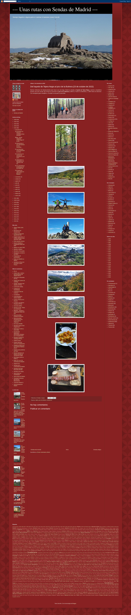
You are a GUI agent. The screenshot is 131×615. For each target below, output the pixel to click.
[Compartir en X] (52, 398)
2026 (15, 119)
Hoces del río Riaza (75, 552)
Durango (117, 544)
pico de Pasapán (51, 573)
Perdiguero (114, 572)
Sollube (113, 587)
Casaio (83, 537)
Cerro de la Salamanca (39, 540)
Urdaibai (17, 592)
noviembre (18, 177)
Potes (117, 575)
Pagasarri (29, 569)
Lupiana (91, 560)
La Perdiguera (61, 557)
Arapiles (49, 529)
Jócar (44, 555)
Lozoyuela (84, 560)
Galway (112, 549)
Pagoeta (33, 569)
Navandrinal (112, 566)
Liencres (33, 560)
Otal (114, 567)
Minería (110, 305)
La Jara (27, 557)
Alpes (109, 187)
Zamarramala (88, 595)
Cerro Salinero (77, 540)
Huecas (68, 554)
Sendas (16, 99)
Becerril (91, 531)
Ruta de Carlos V (36, 581)
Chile (109, 196)
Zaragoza (110, 177)
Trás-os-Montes (48, 590)
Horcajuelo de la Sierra (110, 552)
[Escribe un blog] (50, 398)
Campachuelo (74, 535)
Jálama (32, 555)
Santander (51, 583)
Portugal (110, 228)
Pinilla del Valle (63, 575)
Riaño (110, 578)
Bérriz (106, 531)
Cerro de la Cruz (22, 540)
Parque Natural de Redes (81, 569)
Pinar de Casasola (38, 575)
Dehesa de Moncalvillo (67, 544)
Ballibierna (54, 531)
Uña (116, 590)
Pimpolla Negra (31, 575)
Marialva (100, 561)
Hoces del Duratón (67, 552)
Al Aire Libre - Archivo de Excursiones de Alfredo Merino (19, 274)
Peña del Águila (102, 570)
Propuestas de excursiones (17, 256)
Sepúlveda (116, 583)
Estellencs (112, 547)
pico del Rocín (83, 573)
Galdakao (96, 549)
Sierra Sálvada (36, 587)
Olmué (86, 567)
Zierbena (117, 595)
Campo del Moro (80, 535)
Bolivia (110, 190)
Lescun (25, 560)
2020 (15, 200)
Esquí (109, 296)
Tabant (33, 589)
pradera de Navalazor (37, 576)
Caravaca (67, 537)
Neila (20, 567)
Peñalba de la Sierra (74, 572)
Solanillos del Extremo (106, 587)
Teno (65, 589)
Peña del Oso (18, 572)
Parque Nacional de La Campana (69, 569)
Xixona (80, 595)
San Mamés (109, 581)
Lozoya (80, 560)
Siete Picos (55, 587)
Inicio (67, 449)
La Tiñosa (79, 557)
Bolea (29, 532)
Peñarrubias (85, 572)
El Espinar (72, 546)
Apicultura (110, 285)
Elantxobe (34, 547)
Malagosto (62, 561)
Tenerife (110, 169)
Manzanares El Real (90, 561)
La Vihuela (101, 557)
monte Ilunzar (41, 564)
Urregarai (24, 592)
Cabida (76, 534)
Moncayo (99, 563)
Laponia (110, 219)
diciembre (17, 129)
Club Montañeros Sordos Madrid (18, 297)
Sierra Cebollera (61, 584)
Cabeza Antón (112, 532)
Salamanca (111, 145)
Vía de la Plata (31, 595)
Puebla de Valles (65, 576)
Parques (110, 310)
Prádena (14, 576)
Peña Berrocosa (77, 570)
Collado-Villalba (80, 541)
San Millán (114, 581)
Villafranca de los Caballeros (46, 595)
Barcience (72, 531)
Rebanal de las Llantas (82, 578)
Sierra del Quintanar (16, 587)
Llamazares (45, 560)
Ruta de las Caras (44, 581)
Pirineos (110, 144)
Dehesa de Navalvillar (87, 544)
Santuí (72, 583)
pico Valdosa (112, 573)
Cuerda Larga (15, 544)
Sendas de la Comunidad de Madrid (19, 366)
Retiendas (89, 578)
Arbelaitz (60, 529)
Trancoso (43, 590)
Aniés (33, 529)
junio (16, 185)
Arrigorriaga (79, 529)
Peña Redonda (53, 572)
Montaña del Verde (19, 564)
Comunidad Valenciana (114, 541)
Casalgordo (87, 537)
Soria (109, 167)
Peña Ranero (47, 572)
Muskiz (81, 566)
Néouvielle (23, 567)
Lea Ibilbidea (15, 560)
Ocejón (62, 567)
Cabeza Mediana (54, 534)
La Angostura (61, 555)
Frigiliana (64, 549)
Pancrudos (43, 569)
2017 (15, 206)
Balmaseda (59, 531)
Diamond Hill (94, 544)
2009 (109, 246)
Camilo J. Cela (35, 535)
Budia (64, 532)
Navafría (101, 566)
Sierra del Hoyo (107, 586)
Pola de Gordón (85, 575)
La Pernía (66, 557)
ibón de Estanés (82, 554)
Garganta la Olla (45, 550)
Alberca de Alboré (107, 526)
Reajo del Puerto (62, 578)
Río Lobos (27, 579)
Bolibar (32, 532)
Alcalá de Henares (115, 526)
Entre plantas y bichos (19, 241)
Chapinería (99, 540)
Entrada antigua (97, 449)
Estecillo (108, 547)
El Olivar (100, 546)
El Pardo (103, 546)
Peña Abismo (65, 570)
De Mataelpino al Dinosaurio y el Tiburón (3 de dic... (19, 161)
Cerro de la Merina (30, 540)
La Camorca (87, 555)
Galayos (92, 549)
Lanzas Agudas (58, 558)
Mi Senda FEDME (18, 323)
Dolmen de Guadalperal (102, 544)
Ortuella (111, 567)
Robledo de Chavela (92, 579)
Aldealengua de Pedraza (27, 528)
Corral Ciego (43, 543)
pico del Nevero (76, 573)
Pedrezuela (25, 570)
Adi (84, 526)
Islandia (110, 214)
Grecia (109, 208)
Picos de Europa (112, 142)
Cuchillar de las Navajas (91, 543)
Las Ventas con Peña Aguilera (112, 558)
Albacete (101, 526)
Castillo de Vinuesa (37, 538)
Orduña (104, 567)
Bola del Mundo (24, 532)
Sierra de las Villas (50, 586)
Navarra (110, 135)
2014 (15, 212)
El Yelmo (29, 547)
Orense (110, 136)
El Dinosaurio (57, 546)
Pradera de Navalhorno (48, 576)
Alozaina (63, 528)
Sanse (35, 583)
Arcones (64, 529)
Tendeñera (57, 589)
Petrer (19, 573)
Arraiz (76, 529)
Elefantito (38, 547)
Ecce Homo (17, 546)
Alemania (110, 185)
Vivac (77, 595)
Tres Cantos (59, 590)
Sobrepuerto (95, 587)
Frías (61, 549)
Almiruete (51, 528)
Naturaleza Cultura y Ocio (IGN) (19, 329)
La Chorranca (103, 555)
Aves (109, 289)
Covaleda (59, 543)
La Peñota (55, 557)
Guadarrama (111, 119)
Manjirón (84, 561)
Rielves (16, 579)
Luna (88, 560)
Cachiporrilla (106, 534)
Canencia (14, 537)
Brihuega (57, 532)
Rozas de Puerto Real (27, 581)
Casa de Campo (73, 537)
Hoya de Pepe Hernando (21, 554)
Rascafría (51, 578)
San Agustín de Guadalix (89, 581)
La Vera (97, 557)
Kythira (56, 555)
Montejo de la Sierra (55, 564)
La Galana (112, 555)
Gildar (82, 550)
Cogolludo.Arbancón (44, 541)
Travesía (110, 325)
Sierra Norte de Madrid (19, 376)
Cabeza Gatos (27, 534)
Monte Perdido (47, 564)
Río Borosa (22, 579)
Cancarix (95, 535)
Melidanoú (31, 563)
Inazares (108, 554)
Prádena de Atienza (20, 576)
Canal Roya (90, 535)
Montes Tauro (106, 564)
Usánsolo (28, 592)
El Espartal (67, 546)
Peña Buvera (89, 570)
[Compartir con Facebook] (53, 398)
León (109, 122)
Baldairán (47, 531)
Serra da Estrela (19, 584)
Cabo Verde (111, 192)
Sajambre (72, 581)
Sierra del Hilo (101, 586)
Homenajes (111, 301)
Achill (82, 526)
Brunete (61, 532)
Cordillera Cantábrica (111, 107)
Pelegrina (41, 570)
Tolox (92, 589)
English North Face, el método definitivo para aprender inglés (19, 238)
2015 (15, 210)
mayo (16, 187)
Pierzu (26, 575)
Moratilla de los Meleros (41, 566)
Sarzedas (76, 583)
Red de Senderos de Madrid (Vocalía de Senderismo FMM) (19, 354)
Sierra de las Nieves (41, 586)
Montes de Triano (90, 564)
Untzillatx (113, 590)
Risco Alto (48, 579)
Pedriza (110, 140)
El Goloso (77, 546)
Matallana (22, 563)
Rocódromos (111, 316)
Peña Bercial (70, 570)
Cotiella (51, 543)
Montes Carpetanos (64, 564)
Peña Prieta (41, 572)
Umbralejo (109, 590)
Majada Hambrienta (34, 561)
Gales (109, 207)
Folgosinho (32, 549)
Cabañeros (106, 532)
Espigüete (94, 547)
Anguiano (27, 529)
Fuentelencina (82, 549)
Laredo (66, 558)
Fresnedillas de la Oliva (55, 549)
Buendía (68, 532)
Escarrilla (82, 547)
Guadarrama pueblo (42, 552)
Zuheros (18, 596)
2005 (109, 239)
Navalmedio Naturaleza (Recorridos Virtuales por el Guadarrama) (19, 333)
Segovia (110, 147)
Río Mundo (32, 579)
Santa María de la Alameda (43, 583)
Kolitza (47, 555)
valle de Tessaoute (33, 593)
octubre (17, 179)
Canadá (110, 194)
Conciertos (111, 292)
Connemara (20, 543)
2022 (15, 128)
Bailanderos (35, 531)
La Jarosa (31, 557)
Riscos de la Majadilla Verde (57, 579)
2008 (109, 244)
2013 (15, 214)
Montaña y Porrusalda (19, 251)
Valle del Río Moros (61, 593)
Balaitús (42, 531)
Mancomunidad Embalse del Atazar (18, 315)
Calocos (30, 535)
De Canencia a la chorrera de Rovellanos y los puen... (20, 155)
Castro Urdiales (57, 538)
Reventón (101, 578)
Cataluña (110, 105)
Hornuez (14, 554)
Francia (110, 205)
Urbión (110, 175)
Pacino (25, 569)
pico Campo (23, 573)
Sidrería (110, 323)
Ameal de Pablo (108, 528)
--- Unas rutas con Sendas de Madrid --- (55, 9)
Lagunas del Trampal (39, 558)
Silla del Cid (65, 587)
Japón (109, 218)
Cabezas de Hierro (70, 534)
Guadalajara (20, 552)
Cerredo (113, 538)
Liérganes (37, 560)
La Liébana (36, 557)
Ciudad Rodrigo (25, 541)
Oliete (78, 567)
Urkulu (21, 592)
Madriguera (18, 561)
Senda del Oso (93, 583)
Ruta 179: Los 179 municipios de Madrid (19, 361)
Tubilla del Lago (79, 590)
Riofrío (36, 579)
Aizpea (89, 526)
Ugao (105, 590)
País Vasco (111, 138)
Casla (102, 537)
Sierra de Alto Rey (68, 584)
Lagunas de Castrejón (29, 558)
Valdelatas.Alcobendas (35, 592)
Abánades (75, 526)
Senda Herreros (100, 583)
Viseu (75, 595)
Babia (31, 531)
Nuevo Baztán (58, 567)
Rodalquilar (20, 581)
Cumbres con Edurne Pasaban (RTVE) (19, 303)
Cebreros (84, 538)
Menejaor (36, 563)
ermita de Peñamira (71, 547)
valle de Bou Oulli (107, 592)
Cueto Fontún (21, 544)
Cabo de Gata (111, 96)
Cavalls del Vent (68, 538)
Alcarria (110, 85)
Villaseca (62, 595)
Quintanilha (46, 578)
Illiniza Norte (103, 554)
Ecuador (110, 198)
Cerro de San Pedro (49, 540)
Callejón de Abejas (21, 535)
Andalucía (110, 89)
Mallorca (110, 126)
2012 (15, 217)
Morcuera (48, 566)
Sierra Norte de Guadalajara (17, 374)
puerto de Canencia (82, 576)
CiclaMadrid (17, 294)
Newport (40, 567)
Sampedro (81, 581)
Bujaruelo (76, 532)
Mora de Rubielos (24, 566)
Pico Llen (92, 573)
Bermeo (103, 531)
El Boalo (35, 546)
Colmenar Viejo (105, 541)
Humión (75, 554)
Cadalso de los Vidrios (114, 534)
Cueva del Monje (36, 544)
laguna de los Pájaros (108, 557)
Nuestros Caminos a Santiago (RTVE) (19, 338)
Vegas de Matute (101, 593)
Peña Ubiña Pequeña (60, 572)
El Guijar (81, 546)
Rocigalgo (116, 579)
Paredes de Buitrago (54, 569)
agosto (17, 181)
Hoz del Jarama (55, 554)
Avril (21, 531)
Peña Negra (36, 572)
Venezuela (110, 232)
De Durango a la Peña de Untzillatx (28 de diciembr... (19, 133)
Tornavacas (113, 589)
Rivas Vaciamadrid (67, 579)
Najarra (84, 566)
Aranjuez (45, 529)
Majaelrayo (49, 561)
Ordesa (100, 567)
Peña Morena (30, 572)
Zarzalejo (106, 595)
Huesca (72, 554)
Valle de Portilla (25, 593)
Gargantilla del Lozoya (53, 550)
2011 (15, 219)
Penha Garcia (51, 570)
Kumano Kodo (52, 555)
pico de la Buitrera (42, 400)
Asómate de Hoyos (99, 529)
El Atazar (26, 546)
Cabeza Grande (34, 534)
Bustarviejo (87, 532)
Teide (53, 589)
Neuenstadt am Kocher (33, 567)
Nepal (109, 225)
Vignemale (37, 595)
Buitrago (71, 532)
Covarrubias (63, 543)
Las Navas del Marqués (91, 558)
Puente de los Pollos (73, 576)
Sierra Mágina (111, 149)
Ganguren (20, 550)
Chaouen (95, 540)
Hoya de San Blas (31, 554)
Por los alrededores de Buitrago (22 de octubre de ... (20, 167)
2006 (109, 240)
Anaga (113, 528)
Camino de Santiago (113, 98)
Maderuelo (116, 560)
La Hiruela (14, 557)
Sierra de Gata (97, 584)
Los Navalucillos (64, 560)
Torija (109, 589)
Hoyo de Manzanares (40, 554)
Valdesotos (85, 592)
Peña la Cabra (24, 572)
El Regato (20, 547)
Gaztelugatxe (78, 550)
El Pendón (112, 546)
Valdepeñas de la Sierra (72, 592)
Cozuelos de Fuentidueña (71, 543)
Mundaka (67, 566)
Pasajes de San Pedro (95, 569)
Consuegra (25, 543)
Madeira (110, 221)
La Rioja (110, 121)
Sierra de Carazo (82, 584)
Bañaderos (64, 531)
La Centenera (97, 555)
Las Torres (98, 558)
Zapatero (97, 595)
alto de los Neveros (88, 528)
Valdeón (65, 592)
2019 (15, 202)
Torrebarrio (14, 590)
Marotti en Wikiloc (18, 249)
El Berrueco (30, 546)
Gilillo (85, 550)
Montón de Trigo (16, 566)
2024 (15, 123)
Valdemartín (55, 592)
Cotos (54, 543)
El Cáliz (38, 546)
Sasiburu (80, 583)
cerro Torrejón (84, 540)
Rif (19, 579)
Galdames (101, 549)
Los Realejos (70, 560)
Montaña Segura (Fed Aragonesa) (19, 326)
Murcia (110, 133)
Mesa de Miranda (52, 563)
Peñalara (68, 572)
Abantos (79, 526)
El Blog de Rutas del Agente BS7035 (19, 234)
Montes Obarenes (99, 564)
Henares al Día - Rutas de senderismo (19, 308)
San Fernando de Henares (100, 581)
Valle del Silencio (69, 593)
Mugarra (56, 566)
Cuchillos (98, 543)
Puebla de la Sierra (57, 576)
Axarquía (24, 531)
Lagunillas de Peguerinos (49, 558)
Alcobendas (19, 528)
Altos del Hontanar (101, 528)
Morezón (53, 566)
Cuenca (110, 110)
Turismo (110, 327)
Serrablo (33, 584)
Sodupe (100, 587)
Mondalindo (103, 563)
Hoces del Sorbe (83, 552)
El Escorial (62, 546)
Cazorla (73, 538)
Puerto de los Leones (98, 576)
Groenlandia (111, 210)
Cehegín (88, 538)
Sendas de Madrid (18, 113)
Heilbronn (61, 552)
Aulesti (117, 529)
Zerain (113, 595)
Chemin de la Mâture (106, 540)
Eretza (55, 547)
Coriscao (39, 543)
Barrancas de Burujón (78, 531)
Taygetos (50, 589)
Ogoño (65, 567)
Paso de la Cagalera (104, 569)
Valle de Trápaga (40, 593)
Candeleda (116, 535)
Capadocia (54, 537)
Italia (109, 216)
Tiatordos (82, 589)
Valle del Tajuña (76, 593)
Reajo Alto (56, 578)
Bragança (50, 532)
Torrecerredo (19, 590)
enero (16, 195)
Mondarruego (109, 563)
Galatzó (88, 549)
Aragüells (41, 529)
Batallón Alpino (86, 531)
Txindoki (102, 590)
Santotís (69, 583)
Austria (110, 189)
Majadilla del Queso (42, 561)
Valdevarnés (90, 592)
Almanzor (43, 528)
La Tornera (88, 557)
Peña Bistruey (84, 570)
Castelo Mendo (19, 538)
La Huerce (19, 557)
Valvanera (86, 593)
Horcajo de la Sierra (101, 552)
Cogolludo (37, 541)
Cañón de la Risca (29, 537)
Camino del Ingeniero (52, 535)
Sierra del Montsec (115, 586)
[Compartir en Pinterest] (55, 398)
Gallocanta (108, 549)
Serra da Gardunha (27, 584)
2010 (15, 221)
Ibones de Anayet (90, 554)
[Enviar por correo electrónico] (48, 398)
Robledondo (100, 579)
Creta (78, 543)
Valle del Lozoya (53, 593)
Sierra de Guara (104, 584)
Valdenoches (60, 592)
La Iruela (24, 557)
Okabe (75, 567)
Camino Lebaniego (61, 535)
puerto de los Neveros (108, 576)
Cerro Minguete (65, 540)
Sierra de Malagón (68, 586)
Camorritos (68, 535)
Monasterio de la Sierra (81, 563)
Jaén (30, 555)
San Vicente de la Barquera (28, 583)
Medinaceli (27, 563)
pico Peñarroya (98, 573)
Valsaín (81, 593)
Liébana (29, 560)
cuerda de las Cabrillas (114, 543)
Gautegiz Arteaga (71, 550)
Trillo (75, 590)
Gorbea (97, 550)
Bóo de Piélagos (44, 532)
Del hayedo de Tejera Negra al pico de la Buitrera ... (19, 172)
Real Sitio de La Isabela (71, 578)
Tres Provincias (70, 590)
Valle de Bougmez (115, 592)
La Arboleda (67, 555)
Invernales (110, 303)
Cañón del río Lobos (47, 537)
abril (16, 189)
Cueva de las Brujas (29, 544)
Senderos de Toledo (19, 371)
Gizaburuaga (92, 550)
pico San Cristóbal (105, 573)
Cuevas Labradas (50, 544)
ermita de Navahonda (61, 547)
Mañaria (97, 561)
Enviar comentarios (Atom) (43, 452)
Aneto (24, 529)
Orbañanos (96, 567)
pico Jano (88, 573)
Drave (113, 544)
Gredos (110, 117)
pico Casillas (28, 573)
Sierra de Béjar (112, 151)
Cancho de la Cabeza (102, 535)
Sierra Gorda (24, 587)
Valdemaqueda (49, 592)
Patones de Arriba (19, 570)
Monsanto (114, 563)
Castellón (110, 103)
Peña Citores (95, 570)
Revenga (96, 578)
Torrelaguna (28, 590)
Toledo (110, 173)
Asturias (110, 91)
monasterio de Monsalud (91, 563)
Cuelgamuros (102, 543)
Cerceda (104, 538)
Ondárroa (90, 567)
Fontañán (37, 549)
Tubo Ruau (85, 590)
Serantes (14, 584)
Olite (84, 567)
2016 (15, 208)
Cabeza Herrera (41, 534)
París (60, 569)
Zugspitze (14, 596)
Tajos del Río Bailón (39, 589)
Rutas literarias (112, 319)
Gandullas (116, 549)
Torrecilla (24, 590)
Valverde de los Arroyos (93, 593)
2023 (15, 125)
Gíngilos (88, 550)
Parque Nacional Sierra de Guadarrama (19, 343)
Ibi (78, 554)
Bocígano (17, 532)
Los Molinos (58, 560)
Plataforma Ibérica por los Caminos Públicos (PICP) (19, 347)
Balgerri (50, 531)
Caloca (26, 535)
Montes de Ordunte (74, 564)
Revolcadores (106, 578)
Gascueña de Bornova (63, 550)
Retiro (93, 578)
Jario (42, 555)
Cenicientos (92, 538)
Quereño (42, 578)
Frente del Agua (46, 549)
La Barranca (73, 555)
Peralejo (109, 572)
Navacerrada (96, 566)
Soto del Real (23, 589)
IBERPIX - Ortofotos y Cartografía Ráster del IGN (19, 312)
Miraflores (65, 563)
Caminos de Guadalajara (17, 289)
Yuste (84, 595)
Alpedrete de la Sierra (70, 528)
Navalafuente (106, 566)
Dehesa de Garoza (59, 544)
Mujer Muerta (62, 566)
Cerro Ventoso (90, 540)
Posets (114, 575)
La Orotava (50, 557)
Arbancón (56, 529)
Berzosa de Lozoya (112, 531)
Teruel (109, 171)
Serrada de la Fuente (43, 584)
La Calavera (82, 555)
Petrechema (14, 573)
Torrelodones (34, 590)
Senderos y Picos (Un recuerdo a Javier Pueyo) (19, 263)
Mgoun (57, 563)
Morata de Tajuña (32, 566)
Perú (109, 227)
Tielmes (85, 589)
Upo (118, 590)
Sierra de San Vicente (78, 586)
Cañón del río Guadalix (38, 537)
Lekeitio (19, 560)
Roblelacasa (105, 579)
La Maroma (45, 557)
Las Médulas (83, 558)
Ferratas (110, 298)
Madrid (110, 124)
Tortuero (39, 590)
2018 (15, 204)
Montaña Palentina (112, 128)
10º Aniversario (112, 283)
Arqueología (111, 287)
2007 (109, 242)
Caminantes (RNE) (18, 286)
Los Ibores (53, 560)
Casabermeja (79, 537)
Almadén (39, 528)
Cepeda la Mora (98, 538)
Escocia (110, 199)
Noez (48, 567)
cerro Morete (71, 540)
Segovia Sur (17, 363)
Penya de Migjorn (58, 570)
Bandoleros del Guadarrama (17, 231)
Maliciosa (66, 561)
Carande (63, 537)
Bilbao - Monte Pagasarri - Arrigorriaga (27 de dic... (19, 139)
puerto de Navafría (31, 578)
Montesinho (111, 564)
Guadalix (25, 552)
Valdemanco (43, 592)
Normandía (52, 567)
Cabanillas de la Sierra (99, 532)
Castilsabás (44, 538)
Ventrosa (112, 593)
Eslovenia (110, 201)
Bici (109, 290)
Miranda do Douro (72, 563)
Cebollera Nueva (78, 538)
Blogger (74, 603)
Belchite (95, 531)
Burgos (110, 95)
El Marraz (89, 546)
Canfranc (19, 537)
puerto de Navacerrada (21, 578)
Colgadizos (59, 541)
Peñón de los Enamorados (102, 572)
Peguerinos (35, 570)
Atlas (114, 529)
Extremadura (111, 115)
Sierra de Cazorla (112, 153)
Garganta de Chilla (27, 550)
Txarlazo (98, 590)
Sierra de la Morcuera (111, 160)
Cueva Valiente (43, 544)
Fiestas (110, 300)
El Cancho (42, 546)
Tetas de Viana (76, 589)
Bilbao (13, 532)
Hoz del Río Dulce (63, 554)
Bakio (39, 531)
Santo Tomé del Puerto (58, 583)
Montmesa (116, 564)
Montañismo (111, 307)
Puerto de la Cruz (90, 576)
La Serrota (74, 557)
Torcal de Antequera (103, 589)
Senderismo (49, 400)
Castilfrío (31, 538)
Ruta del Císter (51, 581)
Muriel (78, 566)
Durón (13, 546)
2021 (15, 198)
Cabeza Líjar (47, 534)
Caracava (59, 537)
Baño (68, 531)
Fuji (86, 549)
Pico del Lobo (69, 573)
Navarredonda (15, 567)
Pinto (68, 575)
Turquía (110, 230)
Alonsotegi (56, 528)
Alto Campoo (80, 528)
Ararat (52, 529)
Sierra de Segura (112, 155)
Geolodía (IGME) (18, 305)
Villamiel (58, 595)
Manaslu (80, 561)
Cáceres (110, 112)
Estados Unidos (112, 203)
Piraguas (110, 312)
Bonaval (38, 532)
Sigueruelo (61, 587)
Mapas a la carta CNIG (19, 247)
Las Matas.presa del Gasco (74, 558)
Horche (117, 552)
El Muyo (96, 546)
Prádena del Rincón (29, 576)
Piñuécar (71, 575)
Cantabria (110, 101)
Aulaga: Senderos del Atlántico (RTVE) (19, 284)
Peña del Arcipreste (110, 570)
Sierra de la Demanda (111, 157)
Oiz (68, 567)
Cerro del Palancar (58, 540)
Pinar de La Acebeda (46, 575)
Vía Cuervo (25, 595)
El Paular (107, 546)
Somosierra (14, 589)
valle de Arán (100, 592)
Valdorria (95, 592)
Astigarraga (106, 529)
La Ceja (92, 555)
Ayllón (36, 400)
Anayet (117, 528)
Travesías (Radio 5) (18, 382)
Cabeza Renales (61, 534)
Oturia (17, 569)
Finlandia (28, 549)
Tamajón (46, 589)
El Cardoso (47, 546)
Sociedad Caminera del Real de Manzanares (19, 379)
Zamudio (93, 595)
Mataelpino (17, 563)
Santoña (65, 583)
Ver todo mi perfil (16, 105)
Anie (31, 529)
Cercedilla (108, 538)
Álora (59, 528)
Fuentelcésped (76, 549)
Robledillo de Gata (75, 579)
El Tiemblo (25, 547)
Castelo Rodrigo (25, 538)
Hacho (47, 552)
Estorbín (117, 547)
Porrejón (106, 575)
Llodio (49, 560)
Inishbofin (112, 554)
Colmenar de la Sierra (88, 541)
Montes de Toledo (112, 131)
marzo (17, 191)
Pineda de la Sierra (56, 575)
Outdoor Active (17, 340)
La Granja (116, 555)
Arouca (67, 529)
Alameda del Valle (95, 526)
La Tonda (84, 557)
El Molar (92, 546)
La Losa (41, 557)
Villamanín (54, 595)
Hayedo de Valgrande (53, 552)
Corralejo (48, 543)
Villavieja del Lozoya (68, 595)
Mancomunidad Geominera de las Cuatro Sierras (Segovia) (18, 320)
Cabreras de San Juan (94, 534)
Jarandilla (39, 555)
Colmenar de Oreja (97, 541)
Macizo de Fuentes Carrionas (104, 560)
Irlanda (110, 212)
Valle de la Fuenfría (17, 593)
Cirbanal (19, 541)
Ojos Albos (71, 567)
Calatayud (14, 535)
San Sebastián (19, 583)
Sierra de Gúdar (110, 584)
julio (16, 183)
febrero (17, 193)
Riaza (113, 578)
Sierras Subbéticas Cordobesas (112, 163)
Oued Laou (21, 569)
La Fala (107, 555)
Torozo (117, 589)
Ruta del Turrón (112, 318)
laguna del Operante (20, 558)
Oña (93, 567)
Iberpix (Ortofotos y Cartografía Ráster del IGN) (19, 244)
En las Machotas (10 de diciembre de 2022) (20, 151)
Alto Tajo (110, 87)
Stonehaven (29, 589)
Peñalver (81, 572)
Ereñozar (52, 547)
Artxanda (88, 529)
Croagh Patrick (82, 543)
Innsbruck (117, 554)
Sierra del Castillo (94, 586)
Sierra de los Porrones (59, 586)
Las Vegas (103, 558)
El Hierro (110, 113)
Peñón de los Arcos (92, 572)
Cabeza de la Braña (19, 534)
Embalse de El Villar (45, 547)
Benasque (99, 531)
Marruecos (110, 223)
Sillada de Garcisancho (73, 587)
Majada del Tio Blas (25, 561)
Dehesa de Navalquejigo (78, 544)
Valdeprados (80, 592)
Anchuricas (14, 529)
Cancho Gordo (110, 535)
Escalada (110, 294)
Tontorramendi (96, 589)
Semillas (88, 583)
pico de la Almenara (35, 573)
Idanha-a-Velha (97, 554)
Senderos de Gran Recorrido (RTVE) (18, 369)
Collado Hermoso (65, 541)
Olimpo (81, 567)
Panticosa (48, 569)
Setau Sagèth (51, 584)
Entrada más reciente (36, 449)
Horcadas (94, 552)
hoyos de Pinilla (48, 554)
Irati (18, 555)
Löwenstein (76, 560)
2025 (15, 121)
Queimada (110, 314)
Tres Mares (64, 590)
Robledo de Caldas (84, 579)
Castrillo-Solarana (50, 538)
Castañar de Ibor (107, 537)
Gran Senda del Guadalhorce (105, 550)
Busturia (92, 532)
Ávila (109, 178)
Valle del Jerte (47, 593)
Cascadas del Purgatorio (96, 537)
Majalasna (54, 561)
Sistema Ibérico (112, 166)
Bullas (79, 532)
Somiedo (117, 587)
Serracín (37, 584)
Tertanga (68, 589)
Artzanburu (92, 529)
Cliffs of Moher (32, 541)
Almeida (47, 528)
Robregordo (111, 579)
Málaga (58, 561)
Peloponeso (45, 570)
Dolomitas (110, 544)
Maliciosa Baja (72, 561)
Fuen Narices (69, 549)
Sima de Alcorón (82, 587)
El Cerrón (52, 546)
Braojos (53, 532)
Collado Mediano (72, 541)
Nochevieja (111, 309)
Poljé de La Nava (92, 575)
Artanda (84, 529)
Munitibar (71, 566)
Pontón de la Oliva (100, 575)
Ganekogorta (15, 550)
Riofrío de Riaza (42, 579)
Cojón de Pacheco (52, 541)
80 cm (15, 271)
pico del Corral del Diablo (61, 573)
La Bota (77, 555)
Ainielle (86, 526)
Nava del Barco (90, 566)
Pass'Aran (111, 569)
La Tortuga (93, 557)
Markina (104, 561)
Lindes (41, 560)
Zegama (110, 595)
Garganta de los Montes (36, 550)
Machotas (95, 560)
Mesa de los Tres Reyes (43, 563)
